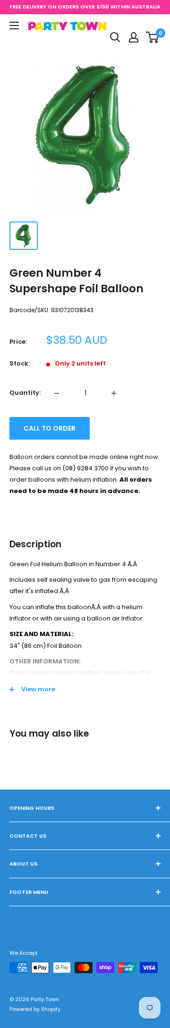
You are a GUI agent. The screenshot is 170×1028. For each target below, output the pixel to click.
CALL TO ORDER (50, 428)
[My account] (133, 37)
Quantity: (25, 392)
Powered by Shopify (34, 1009)
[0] (153, 37)
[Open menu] (14, 25)
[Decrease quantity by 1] (57, 393)
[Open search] (115, 37)
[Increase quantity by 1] (114, 393)
